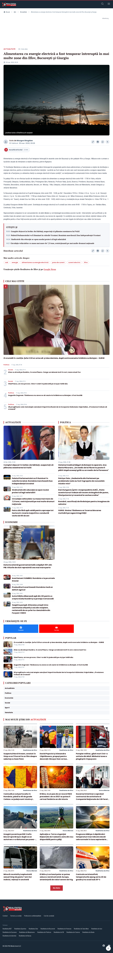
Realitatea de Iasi (96, 929)
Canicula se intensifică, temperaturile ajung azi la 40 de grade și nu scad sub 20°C (91, 877)
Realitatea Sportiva (20, 929)
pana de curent (58, 262)
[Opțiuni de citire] (108, 948)
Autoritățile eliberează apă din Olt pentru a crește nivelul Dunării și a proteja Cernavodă (33, 597)
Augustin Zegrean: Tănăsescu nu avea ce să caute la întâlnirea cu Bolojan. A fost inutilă (45, 395)
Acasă (8, 12)
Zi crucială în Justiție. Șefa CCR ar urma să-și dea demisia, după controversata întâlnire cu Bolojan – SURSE (54, 358)
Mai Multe (56, 888)
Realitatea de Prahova (44, 932)
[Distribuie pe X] (107, 142)
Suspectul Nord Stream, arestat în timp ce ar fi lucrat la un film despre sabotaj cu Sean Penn (20, 756)
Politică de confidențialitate (32, 916)
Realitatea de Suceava (10, 932)
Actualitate (23, 12)
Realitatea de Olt (59, 932)
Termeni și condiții (16, 916)
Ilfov (86, 262)
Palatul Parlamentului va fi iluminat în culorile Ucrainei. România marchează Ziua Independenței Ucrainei (56, 235)
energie (15, 262)
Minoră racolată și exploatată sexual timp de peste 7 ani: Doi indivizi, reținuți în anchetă (18, 877)
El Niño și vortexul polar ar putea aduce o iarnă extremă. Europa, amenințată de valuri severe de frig (56, 877)
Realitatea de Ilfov (30, 750)
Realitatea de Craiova (73, 932)
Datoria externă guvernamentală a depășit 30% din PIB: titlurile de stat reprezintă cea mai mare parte (28, 566)
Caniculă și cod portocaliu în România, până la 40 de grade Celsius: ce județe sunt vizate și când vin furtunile (18, 798)
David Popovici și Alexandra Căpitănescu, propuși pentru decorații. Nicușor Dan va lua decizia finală (53, 757)
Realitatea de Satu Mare (81, 929)
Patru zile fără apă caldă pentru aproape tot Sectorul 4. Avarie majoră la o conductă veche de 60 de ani (33, 513)
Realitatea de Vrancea (64, 929)
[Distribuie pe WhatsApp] (103, 142)
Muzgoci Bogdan (25, 140)
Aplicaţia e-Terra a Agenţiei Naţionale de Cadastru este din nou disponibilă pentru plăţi (56, 837)
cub (6, 262)
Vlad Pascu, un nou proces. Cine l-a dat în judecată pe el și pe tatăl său (38, 384)
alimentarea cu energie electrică (35, 262)
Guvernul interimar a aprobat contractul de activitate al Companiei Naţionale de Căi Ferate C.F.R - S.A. (92, 798)
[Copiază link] (93, 142)
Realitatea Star (33, 929)
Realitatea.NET (7, 929)
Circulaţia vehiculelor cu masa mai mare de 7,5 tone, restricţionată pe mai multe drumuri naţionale (52, 243)
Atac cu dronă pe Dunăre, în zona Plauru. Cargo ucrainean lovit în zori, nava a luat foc (44, 372)
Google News (50, 269)
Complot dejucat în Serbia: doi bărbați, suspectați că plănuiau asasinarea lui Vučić (45, 231)
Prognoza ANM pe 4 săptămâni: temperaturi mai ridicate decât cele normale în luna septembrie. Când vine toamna (91, 838)
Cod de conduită (49, 916)
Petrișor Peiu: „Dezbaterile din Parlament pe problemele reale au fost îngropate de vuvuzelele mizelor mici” (81, 481)
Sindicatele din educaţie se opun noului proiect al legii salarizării (38, 239)
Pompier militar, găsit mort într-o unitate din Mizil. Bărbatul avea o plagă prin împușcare (92, 756)
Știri (15, 12)
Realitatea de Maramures (27, 932)
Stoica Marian (104, 790)
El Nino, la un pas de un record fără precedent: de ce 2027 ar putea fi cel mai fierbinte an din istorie (56, 796)
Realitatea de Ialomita (9, 936)
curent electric (74, 262)
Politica (6, 365)
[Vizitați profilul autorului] (6, 142)
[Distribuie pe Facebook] (98, 142)
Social (10, 370)
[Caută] (102, 4)
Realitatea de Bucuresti (48, 929)
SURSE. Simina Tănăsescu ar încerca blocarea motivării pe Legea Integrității (79, 511)
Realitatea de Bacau (25, 936)
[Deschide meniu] (108, 4)
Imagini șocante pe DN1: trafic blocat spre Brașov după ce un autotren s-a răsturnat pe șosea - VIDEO (19, 838)
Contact (5, 916)
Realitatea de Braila (88, 932)
